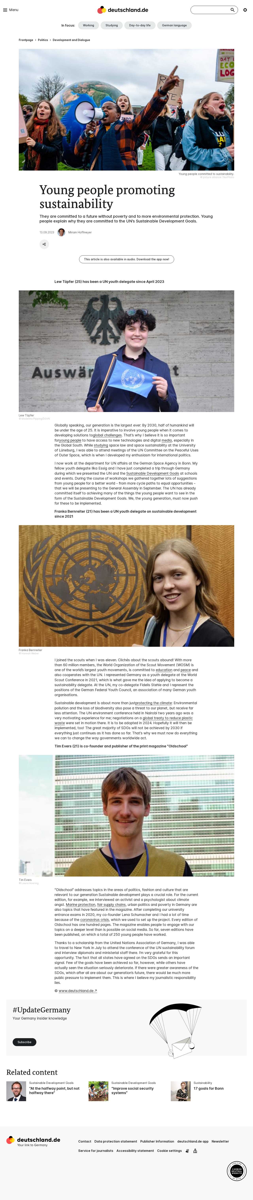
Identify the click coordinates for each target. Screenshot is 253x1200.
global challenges (107, 435)
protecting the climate (153, 703)
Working (88, 25)
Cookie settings (169, 1151)
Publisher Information (157, 1141)
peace (186, 670)
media (167, 440)
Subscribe (24, 1042)
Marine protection (80, 904)
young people (70, 440)
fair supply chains (111, 904)
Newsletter (220, 1141)
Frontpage (26, 40)
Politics (43, 40)
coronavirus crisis (94, 920)
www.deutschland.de (76, 991)
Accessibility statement (135, 1151)
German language (174, 25)
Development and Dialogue (71, 40)
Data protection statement (115, 1141)
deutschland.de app (193, 1141)
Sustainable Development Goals (152, 473)
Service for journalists (95, 1151)
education (164, 670)
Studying (112, 25)
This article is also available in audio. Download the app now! (126, 259)
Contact (84, 1141)
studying (101, 445)
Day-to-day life (140, 25)
